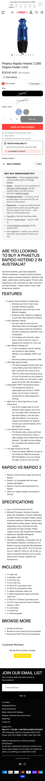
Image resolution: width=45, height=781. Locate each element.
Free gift (10, 216)
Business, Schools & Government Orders (16, 715)
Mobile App (6, 719)
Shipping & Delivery (9, 705)
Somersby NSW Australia (17, 188)
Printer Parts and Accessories (28, 634)
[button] (21, 65)
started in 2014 (32, 177)
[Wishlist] (36, 12)
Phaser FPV (25, 758)
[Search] (12, 12)
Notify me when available (22, 127)
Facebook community (21, 225)
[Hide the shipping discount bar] (40, 4)
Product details (8, 158)
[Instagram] (24, 764)
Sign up (22, 695)
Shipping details (21, 193)
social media (20, 219)
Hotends (19, 628)
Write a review (22, 655)
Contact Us (6, 722)
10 (33, 55)
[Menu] (3, 12)
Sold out (31, 119)
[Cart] (42, 12)
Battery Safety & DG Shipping (12, 712)
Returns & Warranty (9, 709)
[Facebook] (20, 764)
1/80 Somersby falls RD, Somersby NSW (21, 147)
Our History (6, 702)
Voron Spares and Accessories (28, 631)
